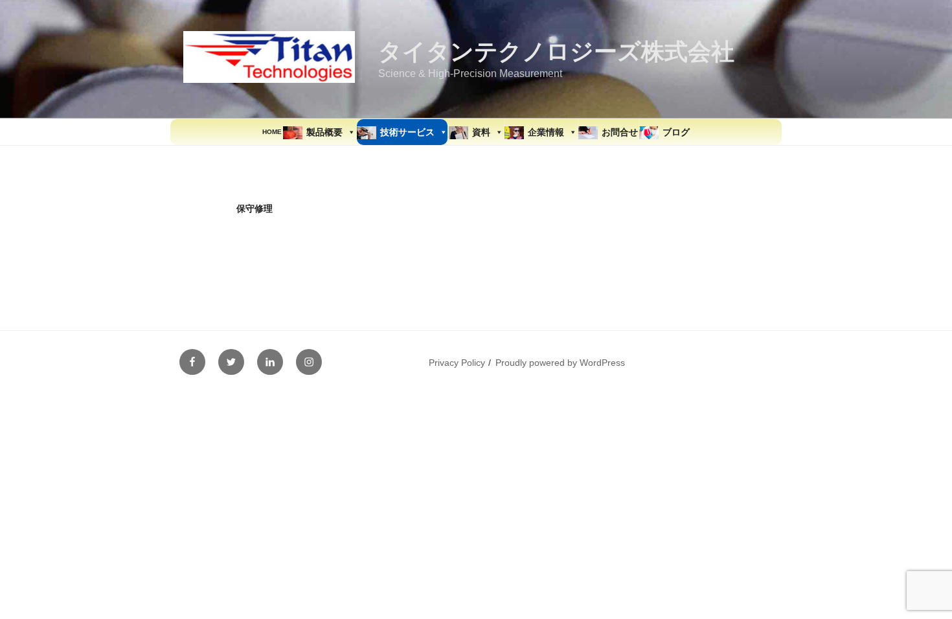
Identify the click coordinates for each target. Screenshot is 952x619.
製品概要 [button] (324, 132)
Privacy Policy (457, 362)
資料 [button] (481, 132)
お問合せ (620, 132)
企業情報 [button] (546, 132)
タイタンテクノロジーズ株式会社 (556, 51)
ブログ (676, 132)
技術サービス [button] (407, 132)
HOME (272, 131)
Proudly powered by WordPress (560, 362)
